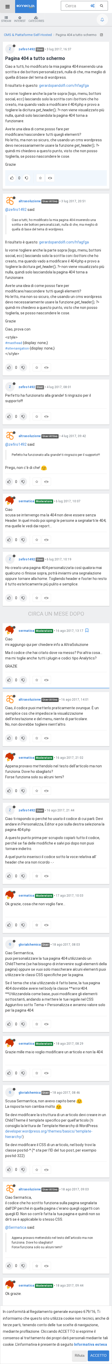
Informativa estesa (90, 1344)
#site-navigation (17, 348)
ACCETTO (98, 1355)
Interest (20, 21)
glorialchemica (29, 944)
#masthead (13, 343)
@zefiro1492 (16, 209)
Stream (6, 21)
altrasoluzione (29, 201)
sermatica (26, 501)
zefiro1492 (26, 49)
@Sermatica (15, 1227)
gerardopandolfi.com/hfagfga (64, 85)
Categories (36, 21)
